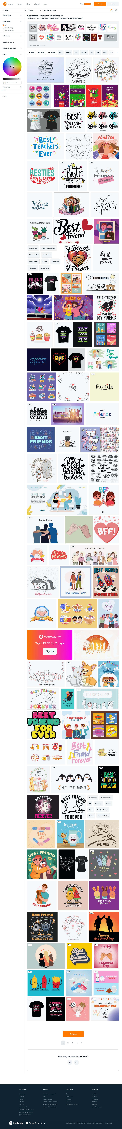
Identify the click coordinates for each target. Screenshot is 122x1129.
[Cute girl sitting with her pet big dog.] (42, 468)
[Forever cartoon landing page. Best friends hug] (67, 414)
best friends (93, 798)
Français (94, 1104)
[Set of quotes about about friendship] (104, 468)
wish (104, 52)
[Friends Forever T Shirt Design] (77, 258)
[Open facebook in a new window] (27, 1123)
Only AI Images (9, 28)
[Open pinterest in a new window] (35, 1123)
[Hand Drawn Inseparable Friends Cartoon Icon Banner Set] (106, 983)
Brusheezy (22, 1094)
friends (68, 52)
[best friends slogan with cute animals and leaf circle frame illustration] (38, 779)
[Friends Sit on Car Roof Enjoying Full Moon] (39, 307)
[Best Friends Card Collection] (106, 334)
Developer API (23, 1107)
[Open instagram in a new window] (30, 1123)
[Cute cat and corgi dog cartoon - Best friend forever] (81, 674)
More (45, 4)
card (76, 52)
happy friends (33, 261)
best (60, 52)
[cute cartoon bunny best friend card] (104, 895)
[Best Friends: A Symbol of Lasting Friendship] (37, 555)
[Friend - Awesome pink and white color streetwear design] (43, 283)
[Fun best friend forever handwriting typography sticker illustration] (80, 752)
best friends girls (103, 816)
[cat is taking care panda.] (43, 582)
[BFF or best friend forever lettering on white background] (106, 529)
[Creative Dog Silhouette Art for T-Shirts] (73, 807)
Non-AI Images (9, 30)
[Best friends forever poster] (108, 613)
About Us (69, 1099)
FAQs (67, 1094)
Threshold (6, 87)
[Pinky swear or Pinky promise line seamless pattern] (73, 386)
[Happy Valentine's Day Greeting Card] (45, 70)
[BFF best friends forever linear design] (38, 359)
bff (90, 804)
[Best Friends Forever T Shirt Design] (68, 359)
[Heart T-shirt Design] (73, 231)
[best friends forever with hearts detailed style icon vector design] (104, 176)
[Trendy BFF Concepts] (104, 500)
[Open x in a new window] (41, 1123)
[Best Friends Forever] (43, 699)
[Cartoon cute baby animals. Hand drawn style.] (73, 927)
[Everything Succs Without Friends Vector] (39, 231)
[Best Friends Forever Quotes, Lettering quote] (38, 414)
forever (44, 261)
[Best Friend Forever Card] (106, 146)
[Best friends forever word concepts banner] (41, 439)
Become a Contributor (72, 1104)
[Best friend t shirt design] (96, 645)
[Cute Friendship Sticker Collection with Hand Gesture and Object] (46, 752)
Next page (73, 1034)
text (98, 52)
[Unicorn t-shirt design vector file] (43, 807)
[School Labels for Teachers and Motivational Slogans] (39, 96)
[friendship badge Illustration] (41, 613)
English (94, 1094)
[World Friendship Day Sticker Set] (77, 613)
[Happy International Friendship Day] (105, 1009)
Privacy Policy (98, 1123)
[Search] (111, 10)
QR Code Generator (25, 1115)
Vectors (10, 4)
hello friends (45, 268)
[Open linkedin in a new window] (33, 1123)
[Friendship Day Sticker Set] (41, 386)
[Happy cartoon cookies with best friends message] (70, 834)
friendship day (33, 255)
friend (91, 810)
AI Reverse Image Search (26, 1109)
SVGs (32, 52)
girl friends (55, 261)
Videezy (21, 1099)
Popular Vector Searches (50, 1102)
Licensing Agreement (49, 1094)
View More (110, 37)
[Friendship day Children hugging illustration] (108, 674)
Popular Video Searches (50, 1107)
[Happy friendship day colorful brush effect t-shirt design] (73, 334)
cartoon (84, 52)
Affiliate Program (48, 1099)
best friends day (106, 798)
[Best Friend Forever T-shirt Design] (73, 864)
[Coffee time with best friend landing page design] (57, 500)
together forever (102, 810)
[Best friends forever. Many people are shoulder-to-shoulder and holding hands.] (94, 555)
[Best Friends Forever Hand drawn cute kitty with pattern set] (99, 439)
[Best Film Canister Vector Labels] (103, 120)
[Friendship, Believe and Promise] (79, 529)
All (5, 25)
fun (91, 52)
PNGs (42, 52)
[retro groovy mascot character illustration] (73, 895)
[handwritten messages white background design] (73, 120)
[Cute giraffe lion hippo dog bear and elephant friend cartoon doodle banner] (97, 699)
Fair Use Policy (108, 1123)
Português (95, 1099)
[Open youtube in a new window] (44, 1123)
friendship (98, 804)
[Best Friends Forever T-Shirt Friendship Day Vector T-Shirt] (43, 120)
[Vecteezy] (5, 4)
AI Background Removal (26, 1112)
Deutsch (94, 1102)
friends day (32, 268)
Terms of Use (90, 1123)
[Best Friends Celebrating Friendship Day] (73, 307)
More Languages (97, 1107)
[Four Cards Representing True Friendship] (71, 283)
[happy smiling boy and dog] (68, 699)
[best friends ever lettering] (41, 834)
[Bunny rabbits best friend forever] (104, 864)
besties (91, 816)
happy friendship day (48, 248)
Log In (113, 4)
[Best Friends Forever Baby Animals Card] (46, 674)
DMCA (44, 1096)
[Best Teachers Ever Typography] (45, 146)
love (111, 52)
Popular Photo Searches (50, 1104)
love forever (33, 248)
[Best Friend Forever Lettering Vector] (44, 725)
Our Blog (68, 1102)
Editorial (36, 4)
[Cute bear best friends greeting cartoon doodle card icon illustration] (67, 439)
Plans (81, 4)
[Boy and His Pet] (42, 864)
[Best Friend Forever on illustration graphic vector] (45, 529)
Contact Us (69, 1096)
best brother (47, 255)
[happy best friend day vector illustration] (104, 927)
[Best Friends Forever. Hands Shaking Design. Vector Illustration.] (79, 70)
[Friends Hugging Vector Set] (103, 359)
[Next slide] (116, 52)
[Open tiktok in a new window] (38, 1123)
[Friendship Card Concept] (105, 725)
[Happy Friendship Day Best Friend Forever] (106, 231)
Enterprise (22, 1102)
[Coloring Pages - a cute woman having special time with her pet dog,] (79, 146)
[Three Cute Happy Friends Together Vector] (71, 204)
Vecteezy (21, 1096)
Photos (19, 4)
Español (94, 1096)
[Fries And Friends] (45, 983)
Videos (28, 4)
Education (22, 1104)
